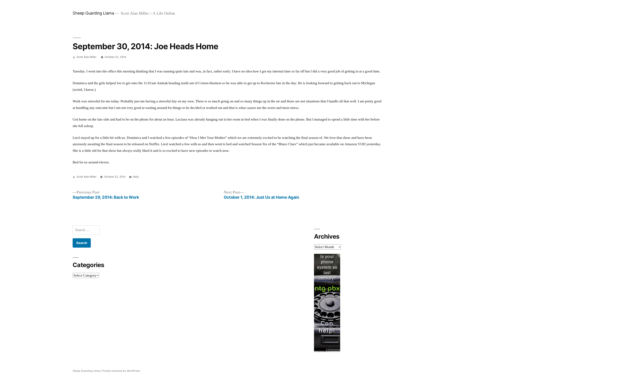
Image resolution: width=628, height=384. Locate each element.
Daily (136, 176)
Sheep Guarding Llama (93, 13)
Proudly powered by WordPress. (121, 370)
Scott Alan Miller (86, 57)
